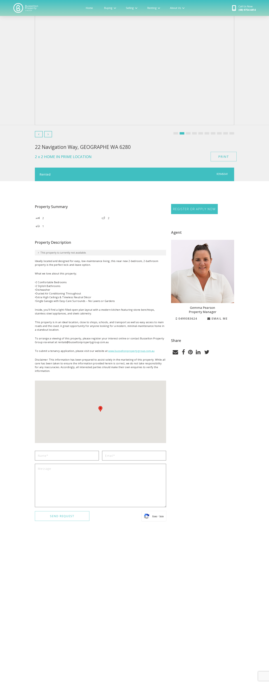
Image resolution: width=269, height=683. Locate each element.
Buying (108, 8)
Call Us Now (247, 8)
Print (223, 156)
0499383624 (187, 318)
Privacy (154, 516)
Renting (152, 8)
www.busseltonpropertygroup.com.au (131, 351)
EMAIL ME (219, 318)
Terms (161, 516)
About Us (175, 8)
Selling (130, 8)
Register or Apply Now (194, 209)
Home (89, 8)
